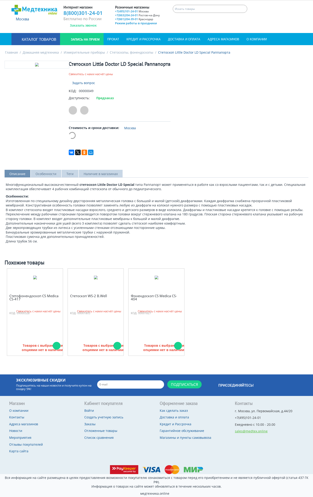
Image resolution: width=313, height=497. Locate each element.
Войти (89, 410)
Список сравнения (99, 437)
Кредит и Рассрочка (143, 39)
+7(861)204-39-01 (134, 19)
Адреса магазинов (223, 39)
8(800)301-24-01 (83, 12)
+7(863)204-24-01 (137, 15)
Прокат (113, 39)
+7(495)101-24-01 (132, 11)
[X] (78, 152)
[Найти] (243, 9)
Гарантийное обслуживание (182, 430)
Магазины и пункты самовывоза (185, 437)
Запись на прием (85, 39)
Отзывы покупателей (26, 444)
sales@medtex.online (251, 431)
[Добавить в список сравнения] (84, 110)
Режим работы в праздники (136, 23)
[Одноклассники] (84, 152)
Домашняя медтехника (41, 52)
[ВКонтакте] (71, 152)
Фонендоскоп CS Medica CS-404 (154, 297)
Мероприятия (20, 437)
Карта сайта (18, 451)
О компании (257, 39)
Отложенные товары (100, 430)
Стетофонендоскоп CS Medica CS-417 (33, 297)
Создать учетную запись (103, 417)
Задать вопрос (83, 83)
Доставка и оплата (184, 39)
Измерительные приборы (84, 52)
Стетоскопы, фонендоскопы (131, 52)
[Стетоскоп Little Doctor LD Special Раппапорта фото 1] (37, 64)
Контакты (16, 417)
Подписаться (184, 384)
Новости (15, 430)
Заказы (90, 424)
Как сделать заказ (174, 410)
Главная (11, 52)
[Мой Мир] (90, 152)
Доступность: (79, 98)
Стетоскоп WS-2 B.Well (88, 296)
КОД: (73, 91)
